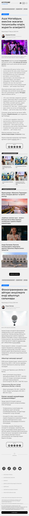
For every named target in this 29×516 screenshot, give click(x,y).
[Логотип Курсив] (6, 2)
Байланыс (6, 486)
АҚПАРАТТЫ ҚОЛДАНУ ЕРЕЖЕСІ (11, 489)
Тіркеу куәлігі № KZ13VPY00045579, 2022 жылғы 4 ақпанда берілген (12, 504)
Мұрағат (6, 480)
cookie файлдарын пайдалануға (12, 509)
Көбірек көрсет (14, 274)
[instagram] (3, 468)
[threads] (14, 468)
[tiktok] (9, 468)
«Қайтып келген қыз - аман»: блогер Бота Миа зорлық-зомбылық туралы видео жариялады (13, 220)
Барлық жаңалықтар (8, 9)
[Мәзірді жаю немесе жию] (26, 3)
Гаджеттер (19, 9)
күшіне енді (21, 341)
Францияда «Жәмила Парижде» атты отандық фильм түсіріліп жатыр (14, 194)
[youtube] (19, 468)
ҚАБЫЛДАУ (15, 512)
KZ (23, 3)
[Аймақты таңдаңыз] (20, 3)
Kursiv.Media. (16, 342)
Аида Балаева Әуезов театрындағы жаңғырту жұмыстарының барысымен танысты (13, 247)
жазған (14, 139)
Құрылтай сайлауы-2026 (10, 492)
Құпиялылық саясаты (9, 477)
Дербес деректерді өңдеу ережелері (13, 483)
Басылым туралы (8, 474)
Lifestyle (5, 4)
